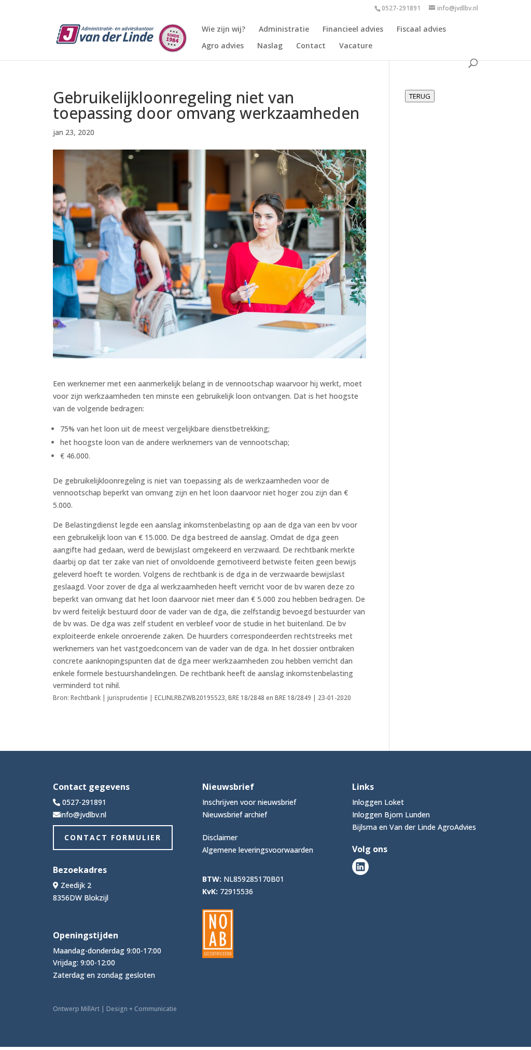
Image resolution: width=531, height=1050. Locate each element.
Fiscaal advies (421, 29)
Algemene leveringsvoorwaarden (257, 850)
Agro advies (223, 46)
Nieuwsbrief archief (234, 814)
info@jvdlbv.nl (83, 814)
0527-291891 (401, 8)
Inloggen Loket (378, 802)
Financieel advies (353, 29)
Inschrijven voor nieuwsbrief (249, 802)
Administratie (284, 29)
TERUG (419, 96)
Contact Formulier (112, 837)
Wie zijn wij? (223, 29)
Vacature (355, 46)
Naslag (270, 46)
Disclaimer (219, 837)
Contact (311, 46)
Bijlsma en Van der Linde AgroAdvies (414, 827)
